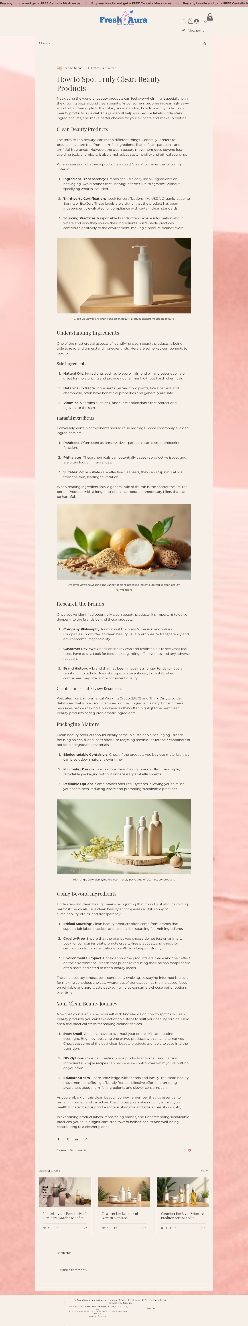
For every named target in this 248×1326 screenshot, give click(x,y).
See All (205, 1170)
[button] (190, 21)
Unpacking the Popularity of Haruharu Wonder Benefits (64, 1215)
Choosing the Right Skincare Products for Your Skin (182, 1215)
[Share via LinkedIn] (76, 1139)
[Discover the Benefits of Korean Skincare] (124, 1192)
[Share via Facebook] (58, 1139)
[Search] (184, 21)
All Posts (44, 43)
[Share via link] (85, 1139)
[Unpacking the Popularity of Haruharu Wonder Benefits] (65, 1192)
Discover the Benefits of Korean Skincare (120, 1215)
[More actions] (189, 68)
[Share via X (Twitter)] (67, 1139)
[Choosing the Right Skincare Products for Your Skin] (183, 1192)
